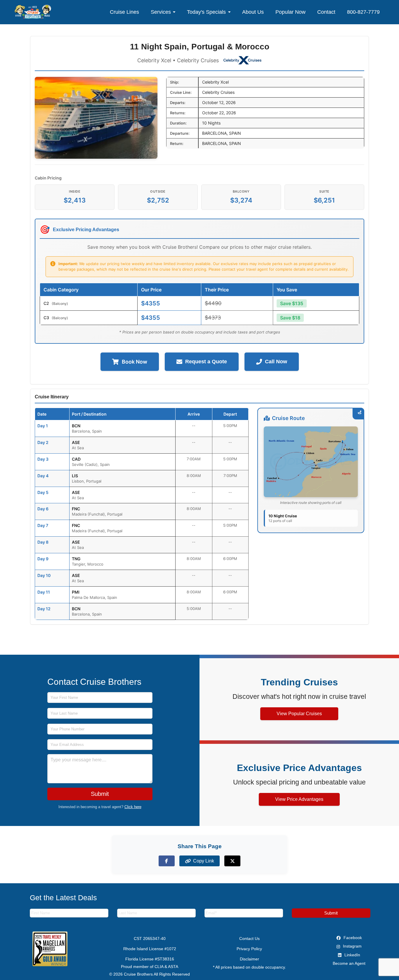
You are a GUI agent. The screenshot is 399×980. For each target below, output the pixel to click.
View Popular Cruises (299, 713)
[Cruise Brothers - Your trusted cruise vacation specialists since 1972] (33, 12)
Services (161, 12)
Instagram (352, 946)
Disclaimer (249, 959)
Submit (100, 794)
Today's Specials (206, 12)
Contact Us (249, 938)
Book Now (134, 362)
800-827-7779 (363, 12)
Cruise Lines (124, 12)
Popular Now (290, 12)
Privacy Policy (249, 948)
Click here (132, 807)
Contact (326, 12)
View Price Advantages (299, 799)
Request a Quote (206, 361)
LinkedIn (351, 955)
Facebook (352, 937)
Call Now (276, 361)
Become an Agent (349, 963)
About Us (253, 12)
